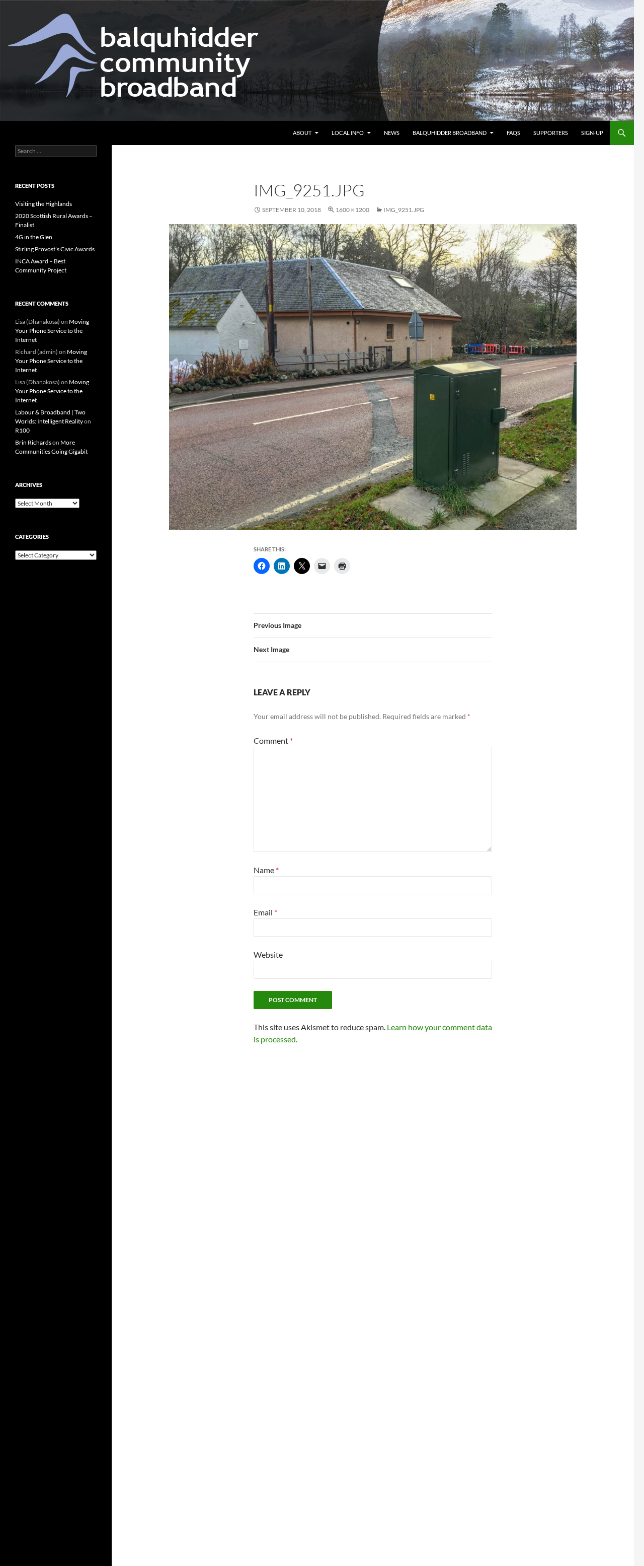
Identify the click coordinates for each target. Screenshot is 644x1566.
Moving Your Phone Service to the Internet (52, 330)
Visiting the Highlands (43, 203)
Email (265, 912)
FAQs (513, 132)
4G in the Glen (33, 237)
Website (268, 954)
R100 (22, 430)
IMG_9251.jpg (403, 209)
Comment (273, 740)
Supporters (550, 132)
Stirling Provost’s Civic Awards (55, 249)
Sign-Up (592, 132)
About (302, 132)
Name (266, 870)
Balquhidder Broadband (450, 132)
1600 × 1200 (352, 209)
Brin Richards (33, 442)
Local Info (348, 132)
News (391, 132)
